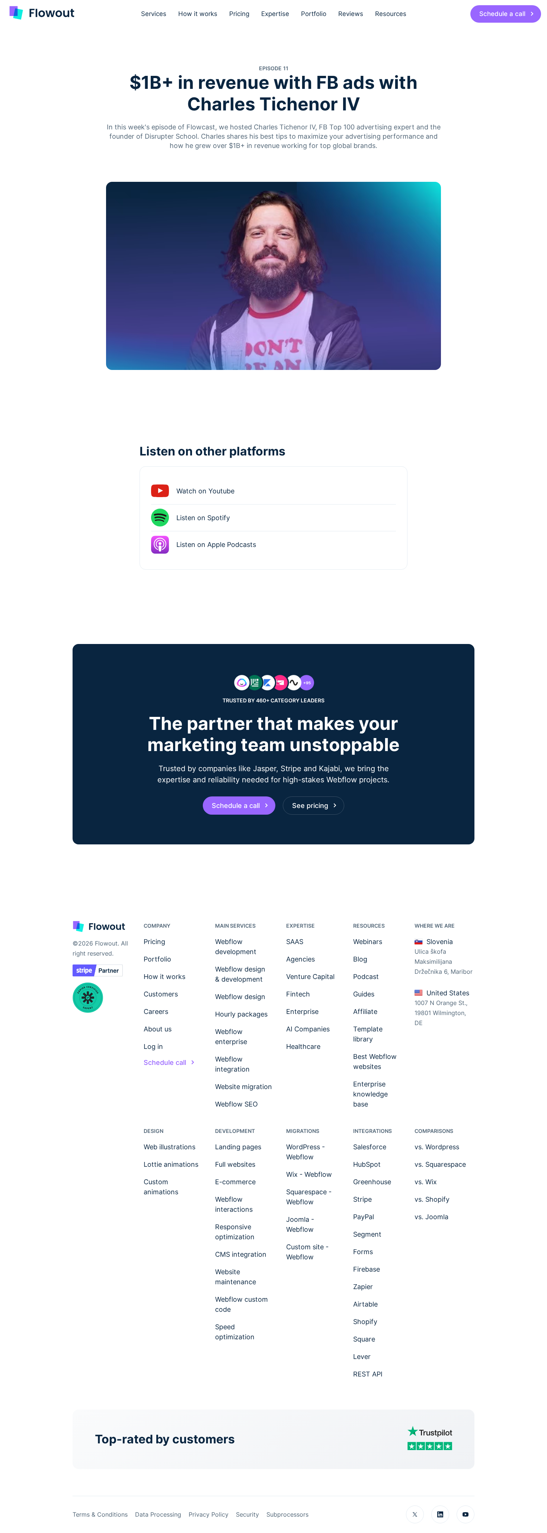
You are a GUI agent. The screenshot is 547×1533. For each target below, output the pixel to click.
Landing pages (238, 1147)
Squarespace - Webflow (309, 1197)
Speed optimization (235, 1332)
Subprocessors (287, 1514)
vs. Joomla (431, 1217)
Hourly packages (241, 1014)
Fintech (298, 994)
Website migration (243, 1087)
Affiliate (365, 1011)
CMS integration (240, 1254)
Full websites (235, 1164)
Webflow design (240, 997)
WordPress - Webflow (305, 1152)
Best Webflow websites (375, 1061)
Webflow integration (232, 1064)
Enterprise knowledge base (370, 1094)
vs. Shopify (432, 1199)
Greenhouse (372, 1182)
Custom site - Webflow (307, 1252)
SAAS (294, 942)
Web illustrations (169, 1147)
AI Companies (308, 1029)
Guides (363, 994)
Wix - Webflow (309, 1174)
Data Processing (158, 1514)
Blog (360, 959)
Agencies (300, 959)
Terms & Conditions (100, 1514)
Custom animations (161, 1187)
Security (247, 1514)
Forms (363, 1252)
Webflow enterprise (231, 1037)
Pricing (154, 942)
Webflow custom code (241, 1304)
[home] (41, 14)
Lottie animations (171, 1164)
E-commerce (235, 1182)
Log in (153, 1046)
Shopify (365, 1322)
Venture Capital (310, 976)
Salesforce (369, 1147)
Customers (161, 994)
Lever (362, 1356)
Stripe (362, 1199)
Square (364, 1339)
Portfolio (157, 959)
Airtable (365, 1304)
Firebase (366, 1269)
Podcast (366, 976)
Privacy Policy (208, 1514)
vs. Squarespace (440, 1164)
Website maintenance (235, 1277)
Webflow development (235, 947)
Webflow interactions (234, 1204)
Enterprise (302, 1011)
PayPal (363, 1217)
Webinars (367, 942)
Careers (156, 1011)
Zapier (363, 1287)
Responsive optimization (235, 1232)
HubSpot (367, 1164)
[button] (153, 14)
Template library (368, 1034)
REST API (368, 1374)
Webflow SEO (236, 1104)
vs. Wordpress (437, 1147)
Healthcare (303, 1046)
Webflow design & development (240, 974)
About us (158, 1029)
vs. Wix (426, 1182)
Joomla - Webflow (300, 1224)
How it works (164, 976)
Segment (367, 1234)
